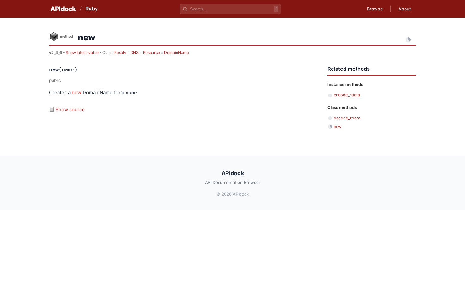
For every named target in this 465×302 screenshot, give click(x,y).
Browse (375, 8)
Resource (151, 52)
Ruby (91, 8)
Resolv (120, 52)
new (76, 92)
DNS (134, 52)
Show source (70, 109)
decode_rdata (347, 118)
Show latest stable (83, 52)
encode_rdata (347, 95)
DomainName (176, 52)
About (404, 8)
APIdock (63, 9)
